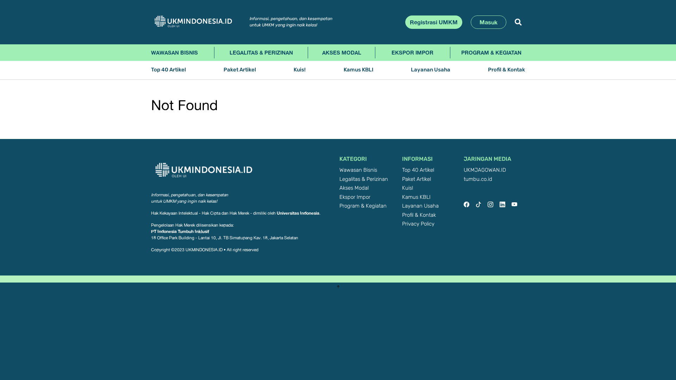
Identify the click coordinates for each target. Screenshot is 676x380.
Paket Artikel (240, 70)
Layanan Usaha (430, 70)
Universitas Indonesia (298, 213)
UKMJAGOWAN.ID (485, 170)
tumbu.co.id (478, 179)
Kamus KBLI (358, 70)
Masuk (488, 22)
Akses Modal (341, 52)
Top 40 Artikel (168, 70)
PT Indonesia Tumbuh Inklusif (180, 231)
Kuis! (300, 70)
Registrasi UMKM (434, 22)
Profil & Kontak (506, 70)
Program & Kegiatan (491, 52)
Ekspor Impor (412, 52)
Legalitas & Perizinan (261, 52)
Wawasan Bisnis (174, 52)
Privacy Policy (418, 224)
